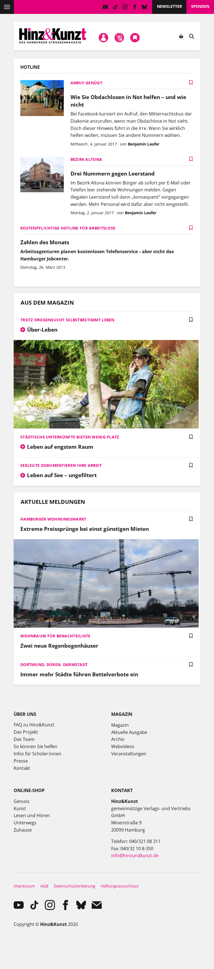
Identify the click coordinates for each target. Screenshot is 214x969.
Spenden (200, 6)
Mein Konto (104, 38)
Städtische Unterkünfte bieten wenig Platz (69, 437)
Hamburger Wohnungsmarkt (53, 519)
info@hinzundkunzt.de (135, 855)
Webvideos (122, 746)
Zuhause (23, 830)
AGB (44, 886)
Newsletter (169, 6)
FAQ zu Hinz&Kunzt (34, 725)
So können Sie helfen (35, 746)
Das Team (24, 739)
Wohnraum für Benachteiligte (55, 635)
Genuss (22, 801)
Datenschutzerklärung (74, 886)
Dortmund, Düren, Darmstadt (53, 664)
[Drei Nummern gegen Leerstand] (42, 175)
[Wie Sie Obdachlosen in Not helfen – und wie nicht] (42, 98)
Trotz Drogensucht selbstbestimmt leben (67, 319)
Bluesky (144, 7)
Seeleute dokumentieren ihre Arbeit (61, 465)
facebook (135, 7)
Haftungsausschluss (119, 886)
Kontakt (22, 768)
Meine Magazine (119, 38)
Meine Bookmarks (135, 38)
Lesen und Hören (32, 815)
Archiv (117, 739)
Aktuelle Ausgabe (129, 732)
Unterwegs (25, 823)
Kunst (20, 808)
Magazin (120, 725)
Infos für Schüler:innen (37, 754)
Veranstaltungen (128, 754)
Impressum (24, 886)
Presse (21, 761)
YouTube (105, 7)
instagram (125, 7)
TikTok (115, 7)
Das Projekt (26, 732)
